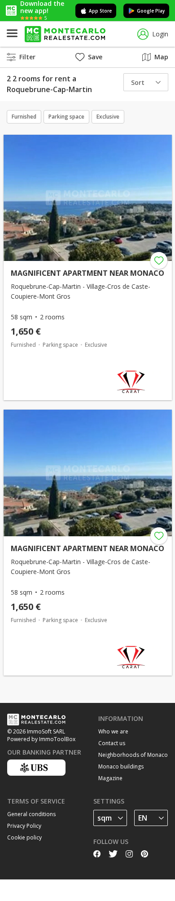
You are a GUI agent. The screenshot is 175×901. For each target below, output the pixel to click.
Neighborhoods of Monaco (133, 755)
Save (95, 57)
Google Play (151, 11)
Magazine (110, 778)
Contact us (111, 743)
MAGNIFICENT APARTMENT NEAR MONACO (87, 273)
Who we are (113, 731)
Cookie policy (24, 837)
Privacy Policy (24, 826)
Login (160, 34)
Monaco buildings (121, 766)
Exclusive (107, 116)
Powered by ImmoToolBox (41, 739)
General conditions (31, 814)
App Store (100, 11)
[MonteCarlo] (65, 34)
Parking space (66, 116)
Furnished (24, 116)
